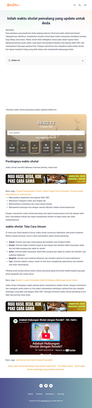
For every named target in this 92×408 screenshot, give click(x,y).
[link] (41, 385)
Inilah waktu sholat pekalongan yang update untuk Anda (32, 366)
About (30, 394)
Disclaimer (50, 394)
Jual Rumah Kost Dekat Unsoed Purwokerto (34, 360)
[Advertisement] (46, 86)
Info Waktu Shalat (65, 366)
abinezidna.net (45, 401)
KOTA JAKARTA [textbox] (14, 133)
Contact (39, 394)
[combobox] (46, 132)
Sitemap (61, 394)
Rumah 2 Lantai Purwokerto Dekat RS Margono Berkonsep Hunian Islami (46, 280)
